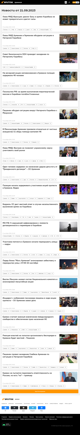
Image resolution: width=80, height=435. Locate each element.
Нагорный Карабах (44, 29)
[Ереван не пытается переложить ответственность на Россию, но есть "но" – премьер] (68, 377)
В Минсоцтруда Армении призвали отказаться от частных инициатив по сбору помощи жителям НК (30, 130)
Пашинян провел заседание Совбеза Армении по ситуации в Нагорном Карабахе (26, 355)
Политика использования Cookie (10, 419)
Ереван (32, 85)
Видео (49, 198)
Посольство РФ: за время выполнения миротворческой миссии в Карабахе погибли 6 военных (29, 92)
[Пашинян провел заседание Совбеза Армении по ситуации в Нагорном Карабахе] (68, 358)
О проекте (4, 417)
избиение (43, 311)
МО (52, 236)
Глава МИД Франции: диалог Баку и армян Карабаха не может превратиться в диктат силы (29, 17)
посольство (14, 104)
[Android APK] (6, 425)
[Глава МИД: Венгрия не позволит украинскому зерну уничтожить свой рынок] (68, 152)
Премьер (52, 386)
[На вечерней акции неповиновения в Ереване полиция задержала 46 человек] (68, 77)
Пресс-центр (68, 403)
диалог (28, 29)
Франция (20, 29)
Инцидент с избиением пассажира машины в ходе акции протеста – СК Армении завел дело (29, 299)
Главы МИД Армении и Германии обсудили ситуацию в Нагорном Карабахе (28, 36)
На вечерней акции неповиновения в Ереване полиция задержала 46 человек (29, 74)
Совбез (33, 367)
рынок (27, 160)
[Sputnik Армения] (8, 3)
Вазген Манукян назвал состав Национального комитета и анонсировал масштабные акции (30, 280)
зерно (20, 160)
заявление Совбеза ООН (15, 67)
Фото (46, 403)
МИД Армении (15, 329)
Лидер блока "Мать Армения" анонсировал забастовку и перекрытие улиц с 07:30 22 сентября (29, 261)
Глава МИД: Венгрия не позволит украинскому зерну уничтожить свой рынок (27, 149)
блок (33, 273)
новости (4, 403)
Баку (35, 29)
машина (59, 311)
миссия (41, 104)
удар (25, 179)
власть (42, 348)
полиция (40, 85)
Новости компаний (50, 417)
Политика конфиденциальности (64, 417)
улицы (48, 254)
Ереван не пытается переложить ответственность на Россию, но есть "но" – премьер (27, 374)
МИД (13, 29)
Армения (5, 48)
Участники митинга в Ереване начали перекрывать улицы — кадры (30, 242)
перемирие (44, 236)
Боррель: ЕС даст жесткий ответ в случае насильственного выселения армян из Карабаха (30, 205)
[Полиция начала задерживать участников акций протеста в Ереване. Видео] (68, 189)
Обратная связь (53, 419)
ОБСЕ (23, 329)
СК (53, 179)
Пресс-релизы (39, 417)
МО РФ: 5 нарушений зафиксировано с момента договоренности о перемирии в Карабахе (25, 224)
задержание (40, 198)
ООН (4, 67)
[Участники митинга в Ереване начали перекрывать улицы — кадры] (68, 245)
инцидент (34, 311)
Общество (48, 85)
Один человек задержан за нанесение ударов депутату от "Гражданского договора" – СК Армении (30, 167)
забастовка (41, 273)
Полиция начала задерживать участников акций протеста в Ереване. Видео (30, 186)
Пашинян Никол (33, 348)
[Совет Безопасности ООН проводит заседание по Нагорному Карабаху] (68, 58)
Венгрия (12, 160)
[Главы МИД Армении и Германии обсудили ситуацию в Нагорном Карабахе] (68, 39)
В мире (4, 160)
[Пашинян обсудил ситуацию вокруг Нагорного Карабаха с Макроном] (68, 114)
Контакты (25, 417)
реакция (50, 348)
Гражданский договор (43, 179)
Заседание (53, 367)
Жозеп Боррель (15, 217)
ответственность (34, 386)
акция (25, 85)
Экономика (18, 403)
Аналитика (40, 403)
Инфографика (54, 403)
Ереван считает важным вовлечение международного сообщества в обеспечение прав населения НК (28, 318)
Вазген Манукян (45, 292)
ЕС (23, 217)
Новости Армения (15, 48)
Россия (44, 386)
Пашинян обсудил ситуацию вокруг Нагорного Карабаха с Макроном (30, 111)
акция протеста (22, 198)
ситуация (62, 367)
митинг (33, 254)
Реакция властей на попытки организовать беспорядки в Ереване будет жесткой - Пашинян (29, 336)
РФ (22, 104)
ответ (30, 217)
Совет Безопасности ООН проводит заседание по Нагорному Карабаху (26, 55)
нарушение (35, 236)
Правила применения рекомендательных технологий (33, 419)
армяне (36, 217)
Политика (5, 29)
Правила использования (15, 417)
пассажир (51, 311)
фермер (34, 160)
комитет (55, 292)
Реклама (32, 417)
